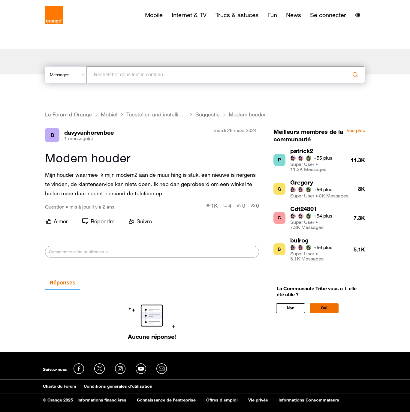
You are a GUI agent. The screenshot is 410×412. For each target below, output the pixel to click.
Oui (324, 308)
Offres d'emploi (222, 400)
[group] (212, 206)
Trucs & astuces (237, 15)
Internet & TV (189, 15)
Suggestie (207, 114)
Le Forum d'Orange (68, 114)
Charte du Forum (59, 386)
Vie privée (258, 400)
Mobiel (109, 114)
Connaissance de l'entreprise (166, 400)
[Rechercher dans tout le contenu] (355, 74)
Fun (272, 15)
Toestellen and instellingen (156, 114)
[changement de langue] (358, 15)
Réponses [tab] (62, 283)
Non (290, 308)
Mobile (154, 15)
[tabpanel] (152, 315)
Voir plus (356, 130)
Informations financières (101, 400)
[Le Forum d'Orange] (54, 15)
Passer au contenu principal (32, 4)
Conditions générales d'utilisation (118, 386)
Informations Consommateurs (309, 400)
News (293, 15)
